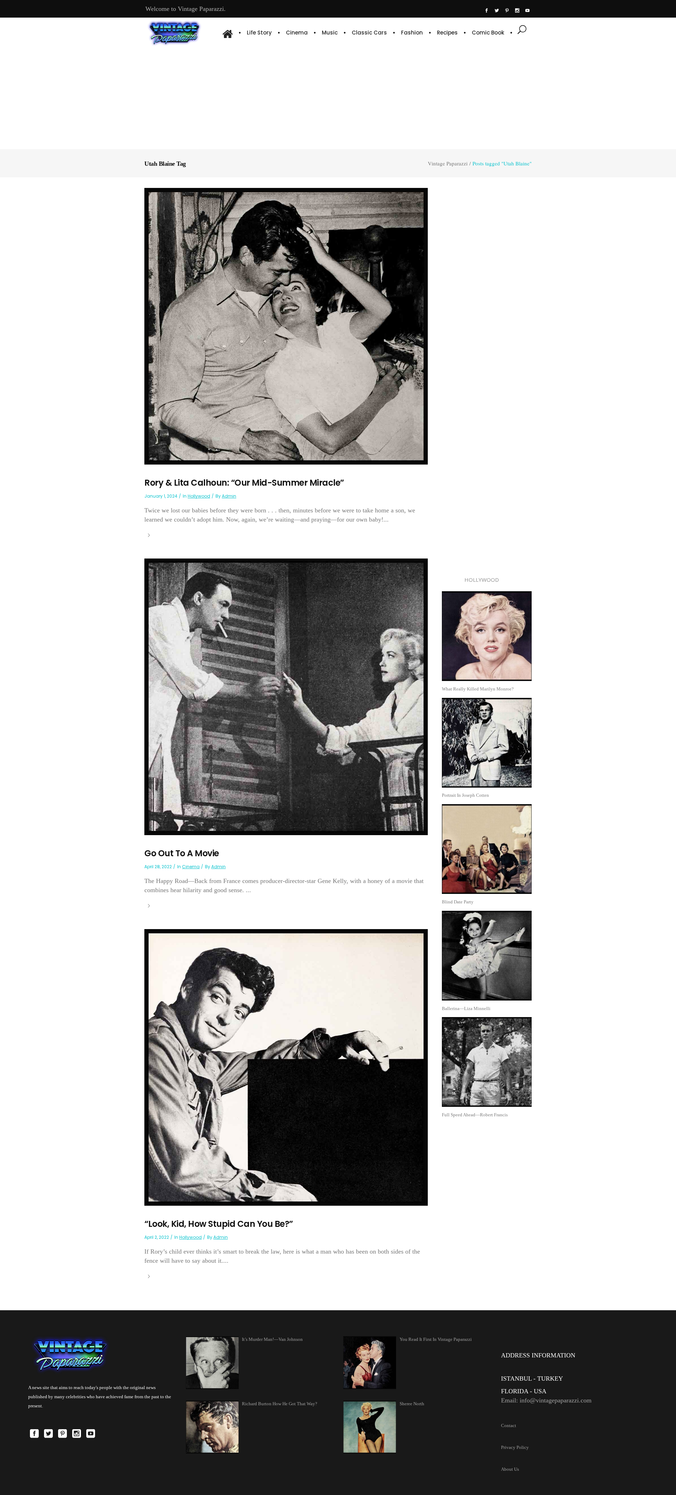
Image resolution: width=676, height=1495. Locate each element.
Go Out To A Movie (181, 853)
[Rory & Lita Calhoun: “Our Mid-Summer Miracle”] (286, 325)
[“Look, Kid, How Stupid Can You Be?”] (286, 1067)
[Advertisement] (338, 97)
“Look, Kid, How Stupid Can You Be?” (218, 1224)
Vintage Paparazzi (448, 163)
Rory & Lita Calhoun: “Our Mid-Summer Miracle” (244, 482)
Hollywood (199, 496)
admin (229, 496)
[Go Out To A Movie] (286, 696)
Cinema (191, 867)
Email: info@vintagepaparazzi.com (546, 1400)
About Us (510, 1469)
